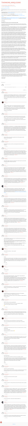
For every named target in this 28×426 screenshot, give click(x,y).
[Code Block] (12, 87)
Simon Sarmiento (6, 299)
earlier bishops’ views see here (5, 8)
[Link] (13, 87)
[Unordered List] (10, 87)
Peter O (5, 248)
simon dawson (6, 225)
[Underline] (7, 87)
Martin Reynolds (6, 141)
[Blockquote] (11, 87)
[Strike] (8, 87)
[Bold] (5, 87)
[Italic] (6, 87)
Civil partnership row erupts (11, 12)
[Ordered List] (9, 87)
